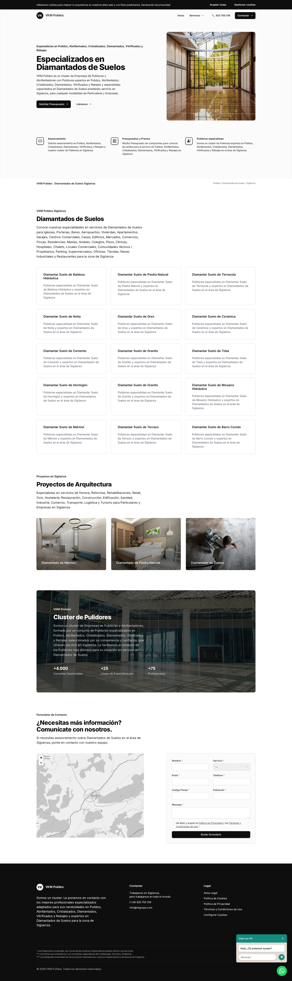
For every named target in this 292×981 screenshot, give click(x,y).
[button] (90, 795)
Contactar (243, 15)
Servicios (194, 15)
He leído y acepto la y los (208, 825)
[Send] (282, 957)
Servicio (218, 760)
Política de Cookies (215, 898)
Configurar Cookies (215, 914)
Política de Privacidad (211, 823)
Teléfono (219, 775)
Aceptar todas (218, 4)
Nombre (177, 760)
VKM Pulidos (54, 15)
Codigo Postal (181, 790)
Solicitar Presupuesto (51, 104)
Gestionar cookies (245, 4)
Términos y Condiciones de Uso (223, 909)
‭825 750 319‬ (223, 15)
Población (219, 790)
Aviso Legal (210, 893)
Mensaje (177, 804)
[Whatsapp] (282, 971)
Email (176, 775)
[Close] (283, 938)
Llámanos (82, 104)
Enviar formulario (211, 834)
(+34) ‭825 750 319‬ (140, 902)
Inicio (181, 15)
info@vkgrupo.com (140, 907)
